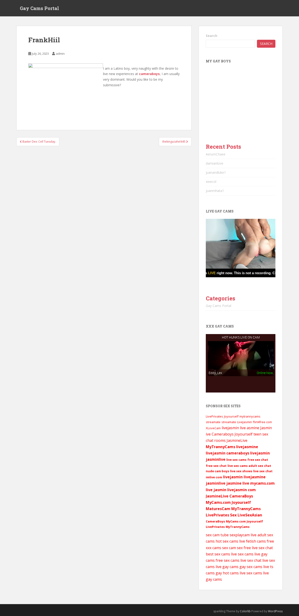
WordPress (275, 611)
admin (60, 53)
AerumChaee (215, 154)
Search (211, 35)
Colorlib (245, 611)
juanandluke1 (216, 172)
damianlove (214, 163)
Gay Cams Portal (39, 8)
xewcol (211, 181)
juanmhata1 (215, 190)
